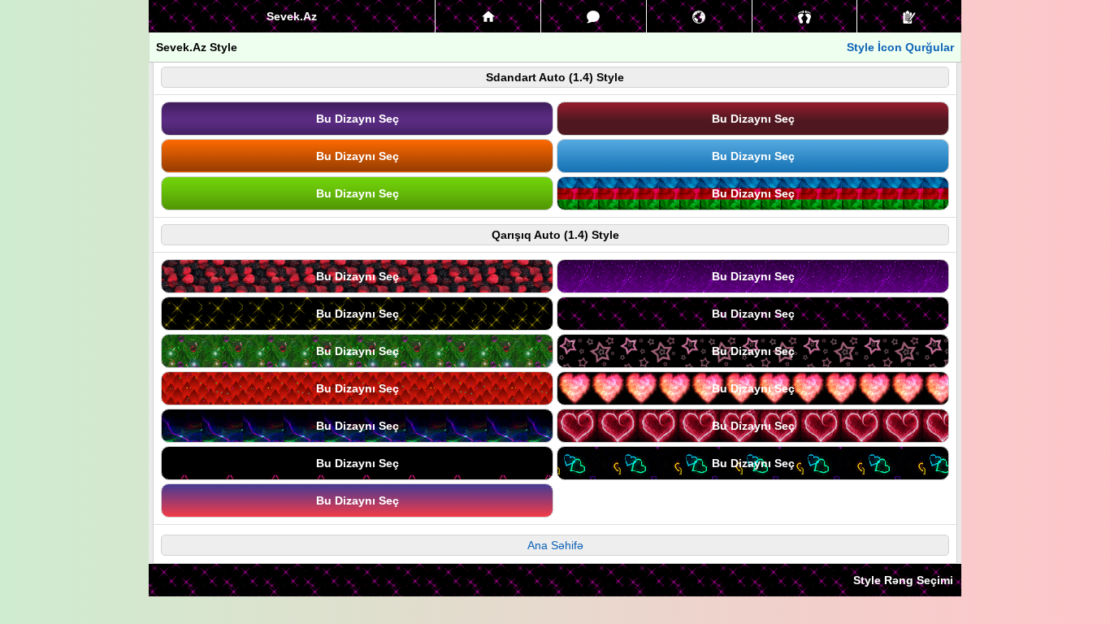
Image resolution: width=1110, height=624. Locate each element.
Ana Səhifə (555, 545)
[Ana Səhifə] (488, 16)
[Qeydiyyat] (909, 16)
